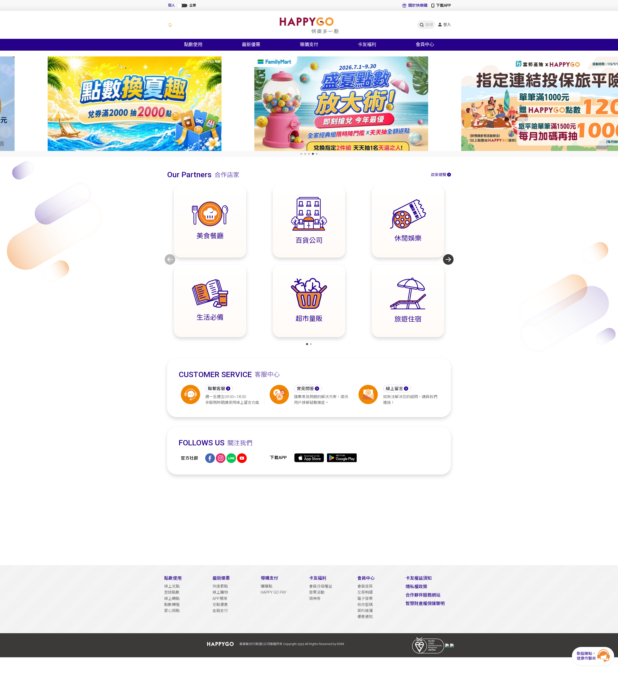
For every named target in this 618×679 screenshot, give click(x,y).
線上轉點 (172, 598)
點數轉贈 (172, 604)
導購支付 (269, 578)
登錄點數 (172, 592)
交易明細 (365, 592)
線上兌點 (172, 586)
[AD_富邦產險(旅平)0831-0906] (516, 104)
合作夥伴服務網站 (423, 595)
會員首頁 (365, 586)
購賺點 (266, 586)
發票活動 (316, 592)
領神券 (315, 598)
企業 (192, 5)
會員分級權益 (320, 586)
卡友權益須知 (419, 578)
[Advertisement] (309, 520)
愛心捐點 (172, 610)
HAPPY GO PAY (273, 592)
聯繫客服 (216, 388)
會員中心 (366, 578)
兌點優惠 (220, 604)
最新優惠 (221, 578)
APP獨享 (219, 598)
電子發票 (365, 598)
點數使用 (173, 578)
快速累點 (220, 586)
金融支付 (220, 610)
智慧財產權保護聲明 (425, 603)
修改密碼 (365, 604)
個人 (171, 5)
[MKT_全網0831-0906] (309, 104)
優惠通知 (365, 616)
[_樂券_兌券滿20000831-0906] (102, 104)
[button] (301, 154)
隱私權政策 (416, 586)
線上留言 (394, 388)
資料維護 (365, 610)
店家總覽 (438, 174)
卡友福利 (317, 578)
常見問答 (305, 388)
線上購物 (220, 592)
